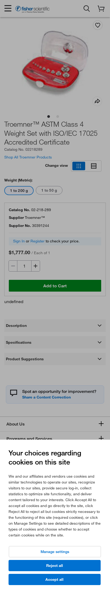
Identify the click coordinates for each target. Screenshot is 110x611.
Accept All (54, 579)
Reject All (54, 565)
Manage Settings (55, 551)
